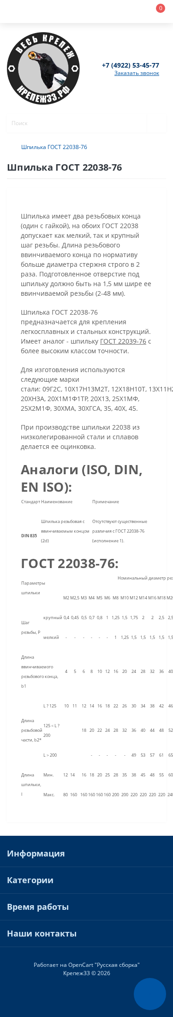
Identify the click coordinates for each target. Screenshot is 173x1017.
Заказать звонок (136, 73)
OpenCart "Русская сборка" (104, 965)
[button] (72, 11)
